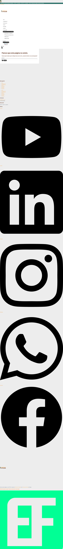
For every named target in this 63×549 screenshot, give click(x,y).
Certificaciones (3, 84)
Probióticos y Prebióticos (8, 33)
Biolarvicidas (7, 38)
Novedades (4, 26)
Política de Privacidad (18, 487)
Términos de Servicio (25, 487)
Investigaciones (5, 21)
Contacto (4, 28)
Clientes (4, 24)
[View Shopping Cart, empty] (2, 48)
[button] (2, 46)
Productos (2, 88)
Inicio (4, 19)
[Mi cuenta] (1, 47)
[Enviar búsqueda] (2, 60)
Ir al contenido (2, 4)
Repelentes (7, 36)
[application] (6, 30)
